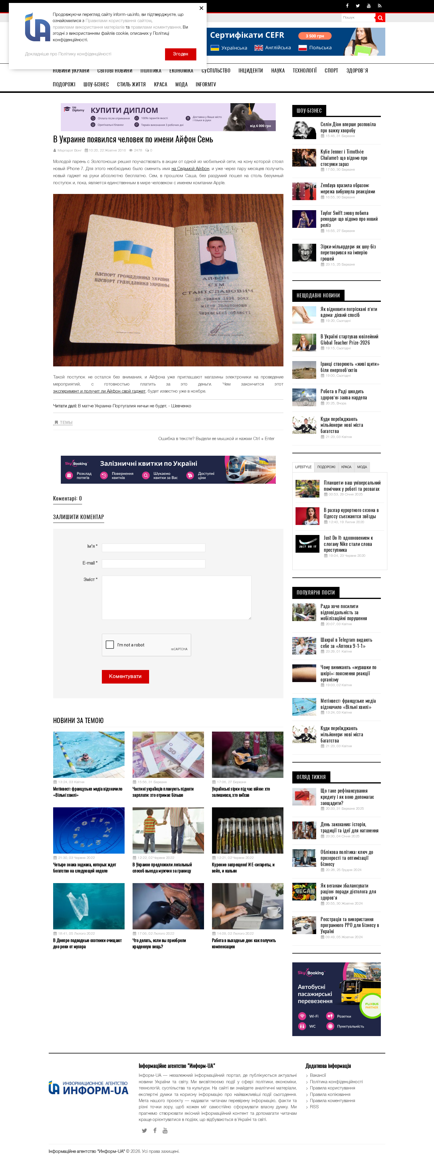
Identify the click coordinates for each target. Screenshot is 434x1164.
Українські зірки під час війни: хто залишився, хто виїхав (241, 792)
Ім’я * (92, 546)
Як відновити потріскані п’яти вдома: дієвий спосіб (349, 312)
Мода (181, 84)
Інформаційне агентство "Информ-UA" (87, 1152)
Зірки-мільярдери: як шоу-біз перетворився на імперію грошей (348, 253)
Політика (151, 70)
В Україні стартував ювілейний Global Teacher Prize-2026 (349, 340)
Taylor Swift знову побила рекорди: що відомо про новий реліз (349, 219)
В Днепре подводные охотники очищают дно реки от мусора (87, 943)
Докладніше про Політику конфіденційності (68, 54)
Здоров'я (357, 70)
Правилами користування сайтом (118, 21)
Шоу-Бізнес (96, 84)
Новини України (71, 70)
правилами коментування (156, 27)
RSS (314, 1107)
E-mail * (90, 563)
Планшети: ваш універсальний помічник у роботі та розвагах (352, 486)
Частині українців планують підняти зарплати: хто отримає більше (163, 792)
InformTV (206, 84)
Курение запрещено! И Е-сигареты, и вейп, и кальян (243, 868)
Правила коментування (332, 1101)
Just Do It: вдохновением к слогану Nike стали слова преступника (348, 544)
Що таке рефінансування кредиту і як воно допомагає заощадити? (347, 797)
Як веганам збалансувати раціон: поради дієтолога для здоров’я (348, 892)
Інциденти (251, 70)
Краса (160, 84)
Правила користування (332, 1088)
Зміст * (90, 580)
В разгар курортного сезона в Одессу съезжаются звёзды (351, 513)
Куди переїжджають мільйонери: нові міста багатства (342, 425)
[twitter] (358, 6)
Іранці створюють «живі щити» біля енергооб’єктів (350, 367)
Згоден (180, 54)
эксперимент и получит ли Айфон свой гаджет (99, 391)
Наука (278, 70)
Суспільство (216, 70)
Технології (304, 70)
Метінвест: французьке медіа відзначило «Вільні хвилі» (87, 792)
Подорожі (64, 84)
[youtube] (369, 6)
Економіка (181, 70)
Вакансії (318, 1076)
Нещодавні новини (318, 295)
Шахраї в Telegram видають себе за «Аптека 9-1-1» (346, 643)
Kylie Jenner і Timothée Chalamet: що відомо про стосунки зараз (344, 158)
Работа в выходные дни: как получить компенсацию (244, 943)
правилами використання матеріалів (88, 27)
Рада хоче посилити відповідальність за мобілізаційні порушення (344, 612)
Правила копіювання (330, 1095)
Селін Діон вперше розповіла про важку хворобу (348, 127)
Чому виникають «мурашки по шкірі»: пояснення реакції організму (348, 673)
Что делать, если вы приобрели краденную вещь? (159, 943)
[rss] (380, 6)
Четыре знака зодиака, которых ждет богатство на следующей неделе (84, 868)
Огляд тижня (311, 777)
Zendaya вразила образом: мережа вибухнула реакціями (348, 188)
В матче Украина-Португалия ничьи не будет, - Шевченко (134, 406)
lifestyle (303, 467)
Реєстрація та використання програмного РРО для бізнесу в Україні (350, 925)
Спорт (331, 70)
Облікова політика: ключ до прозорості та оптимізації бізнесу (347, 858)
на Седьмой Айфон (190, 169)
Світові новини (114, 70)
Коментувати (125, 676)
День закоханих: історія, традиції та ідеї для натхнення (349, 827)
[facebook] (347, 6)
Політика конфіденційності (336, 1082)
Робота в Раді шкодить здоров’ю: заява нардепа (344, 394)
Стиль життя (131, 84)
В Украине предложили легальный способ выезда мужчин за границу (162, 868)
